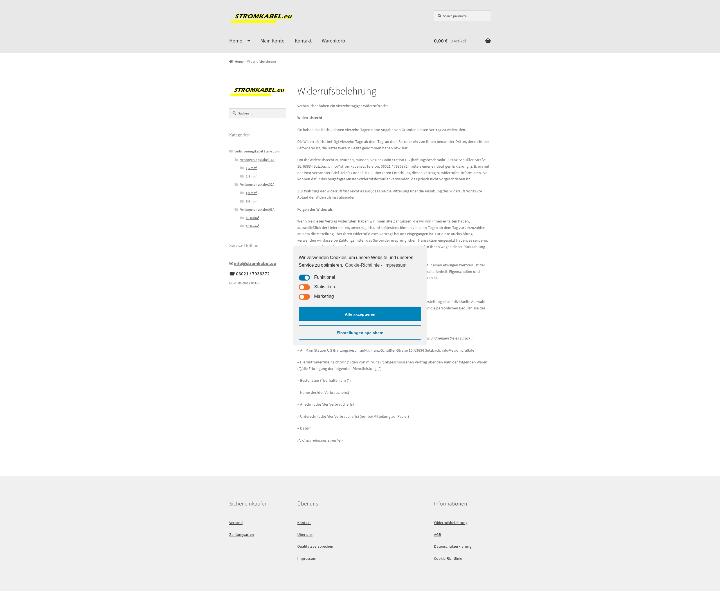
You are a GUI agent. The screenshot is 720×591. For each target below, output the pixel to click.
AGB (437, 534)
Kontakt (303, 40)
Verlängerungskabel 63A (257, 209)
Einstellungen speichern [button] (360, 332)
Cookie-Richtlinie (362, 264)
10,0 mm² (252, 226)
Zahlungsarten (241, 534)
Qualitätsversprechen (315, 546)
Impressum (395, 264)
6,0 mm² (251, 201)
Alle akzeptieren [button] (360, 314)
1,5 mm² (251, 168)
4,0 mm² (251, 193)
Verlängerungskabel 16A (257, 160)
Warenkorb (333, 40)
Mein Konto (272, 40)
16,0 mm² (252, 218)
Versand (236, 522)
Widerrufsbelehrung (450, 522)
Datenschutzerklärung (452, 546)
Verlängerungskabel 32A (257, 184)
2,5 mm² (251, 176)
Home (235, 40)
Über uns (304, 534)
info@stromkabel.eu (255, 263)
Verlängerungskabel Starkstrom (257, 151)
